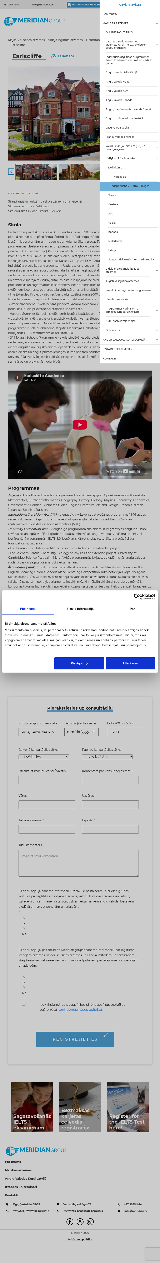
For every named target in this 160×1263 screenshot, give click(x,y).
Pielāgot (77, 663)
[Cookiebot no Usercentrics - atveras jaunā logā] (137, 596)
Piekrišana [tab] (27, 608)
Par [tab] (132, 608)
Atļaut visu (130, 663)
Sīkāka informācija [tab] (80, 608)
